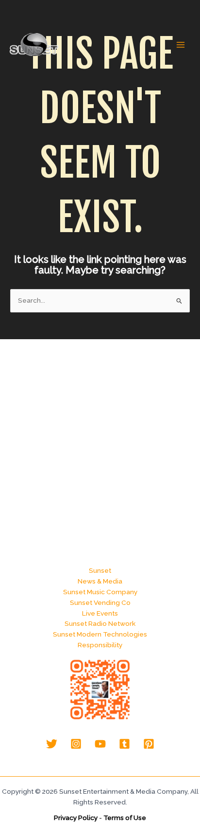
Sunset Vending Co (100, 602)
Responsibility (100, 645)
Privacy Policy (76, 817)
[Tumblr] (124, 743)
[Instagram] (76, 743)
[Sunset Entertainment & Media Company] (34, 44)
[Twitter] (51, 743)
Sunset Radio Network (100, 623)
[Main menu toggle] (181, 45)
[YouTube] (100, 743)
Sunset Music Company (100, 592)
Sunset (100, 570)
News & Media (100, 581)
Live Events (100, 613)
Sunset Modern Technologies (100, 634)
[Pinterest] (148, 743)
